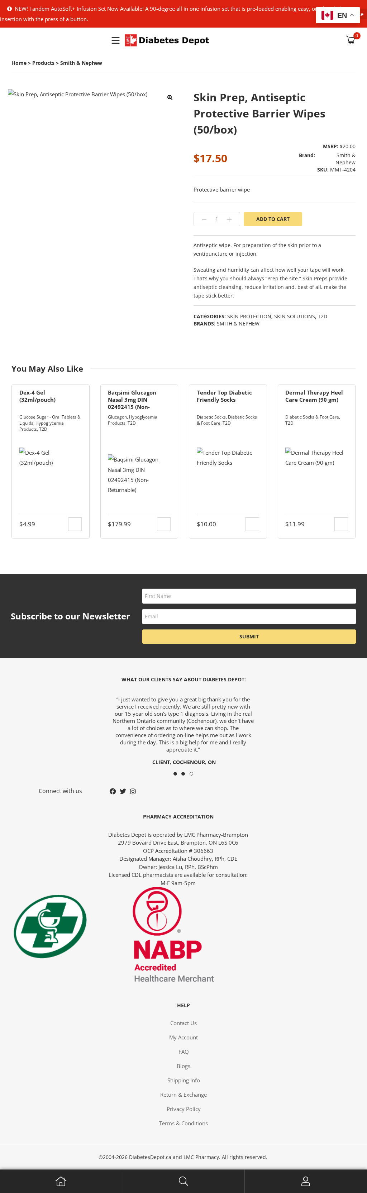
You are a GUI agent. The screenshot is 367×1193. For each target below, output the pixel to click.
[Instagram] (133, 791)
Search (183, 1181)
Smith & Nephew (238, 323)
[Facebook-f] (113, 791)
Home (61, 1181)
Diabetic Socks (211, 417)
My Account (306, 1181)
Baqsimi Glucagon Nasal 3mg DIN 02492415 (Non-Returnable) (132, 399)
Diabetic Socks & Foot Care (312, 417)
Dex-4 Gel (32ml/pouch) (37, 396)
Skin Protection (249, 316)
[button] (170, 97)
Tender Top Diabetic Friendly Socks (224, 396)
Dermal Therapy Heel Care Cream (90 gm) (314, 396)
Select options (252, 524)
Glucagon (117, 417)
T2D (322, 316)
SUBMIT (249, 636)
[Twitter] (123, 791)
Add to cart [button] (75, 524)
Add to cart (273, 219)
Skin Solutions (294, 316)
